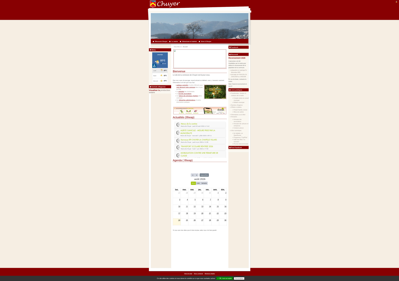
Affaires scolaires (236, 107)
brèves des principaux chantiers (188, 96)
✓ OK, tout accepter (224, 278)
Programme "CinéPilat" (241, 137)
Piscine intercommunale (241, 144)
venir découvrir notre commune (185, 87)
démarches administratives (187, 100)
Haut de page (188, 273)
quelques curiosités (182, 85)
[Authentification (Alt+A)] (396, 1)
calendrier (181, 91)
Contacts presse (239, 128)
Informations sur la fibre (238, 114)
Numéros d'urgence (237, 105)
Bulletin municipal (239, 102)
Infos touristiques (236, 130)
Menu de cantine (239, 112)
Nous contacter (198, 273)
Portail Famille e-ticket (240, 110)
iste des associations (185, 93)
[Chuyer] (154, 6)
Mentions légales (210, 273)
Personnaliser (239, 278)
